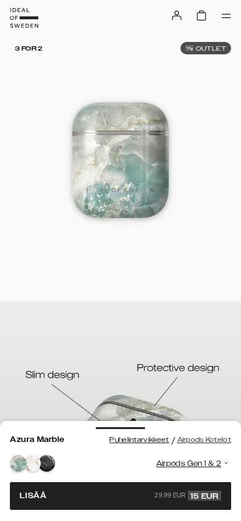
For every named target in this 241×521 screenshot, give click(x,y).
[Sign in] (176, 15)
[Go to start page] (24, 18)
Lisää (119, 496)
